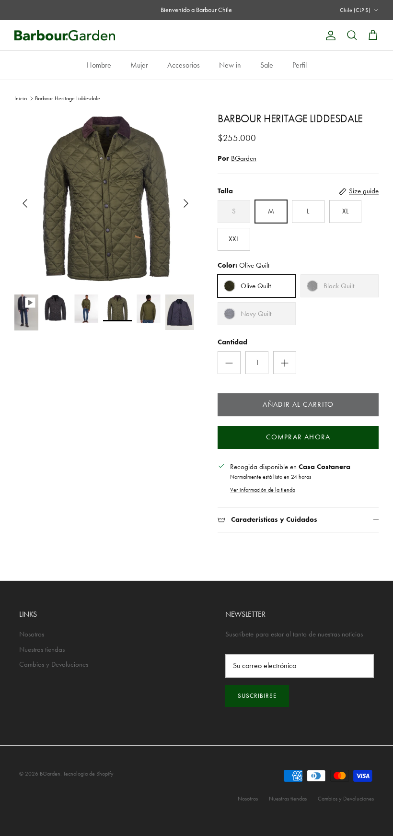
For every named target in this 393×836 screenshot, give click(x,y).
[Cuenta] (328, 35)
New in (230, 65)
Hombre (99, 65)
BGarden (243, 158)
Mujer (139, 65)
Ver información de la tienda (262, 489)
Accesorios (183, 65)
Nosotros (31, 634)
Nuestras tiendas (42, 649)
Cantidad (232, 342)
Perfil (299, 65)
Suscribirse (257, 695)
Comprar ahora (298, 437)
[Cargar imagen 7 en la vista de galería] (105, 198)
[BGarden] (64, 35)
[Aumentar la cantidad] (284, 362)
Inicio (20, 98)
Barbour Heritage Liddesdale (67, 98)
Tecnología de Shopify (88, 773)
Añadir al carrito (298, 404)
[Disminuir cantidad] (229, 362)
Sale (266, 65)
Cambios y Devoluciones (53, 664)
